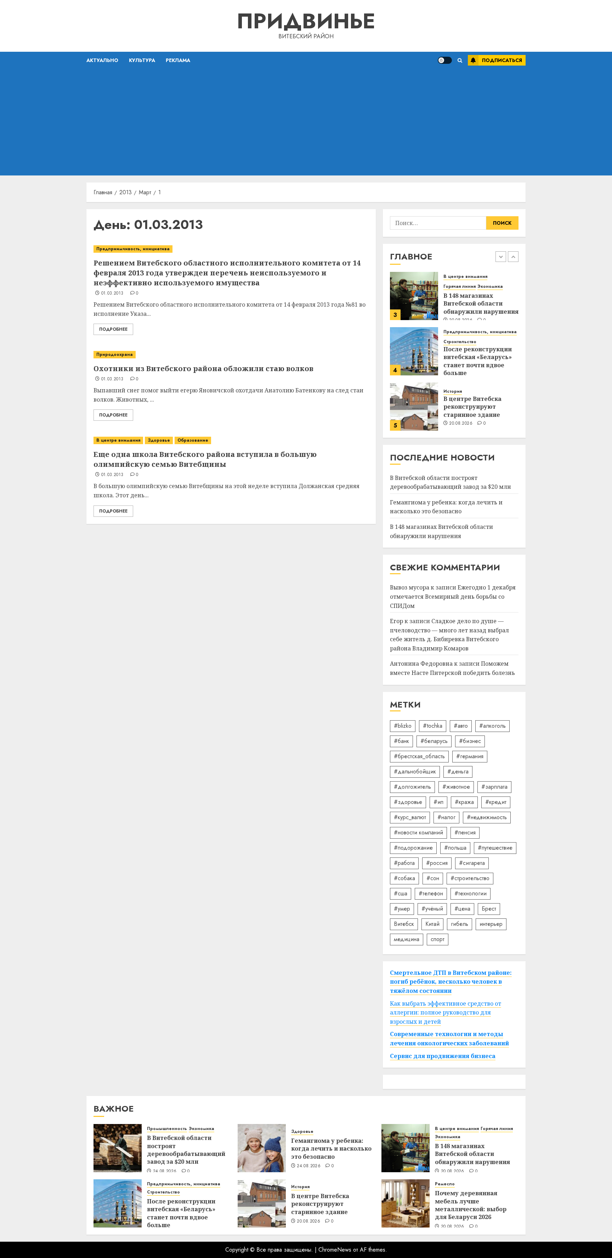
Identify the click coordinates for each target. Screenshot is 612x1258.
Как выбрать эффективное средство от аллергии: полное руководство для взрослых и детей (445, 1012)
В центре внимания (118, 440)
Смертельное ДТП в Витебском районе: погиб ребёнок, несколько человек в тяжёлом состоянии (451, 982)
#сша (400, 893)
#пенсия (465, 832)
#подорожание (413, 848)
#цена (462, 909)
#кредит (495, 802)
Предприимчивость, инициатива (133, 249)
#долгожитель (412, 787)
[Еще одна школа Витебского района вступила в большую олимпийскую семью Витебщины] (231, 440)
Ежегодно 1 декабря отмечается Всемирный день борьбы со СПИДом (453, 596)
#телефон (431, 893)
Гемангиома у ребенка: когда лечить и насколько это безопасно (446, 506)
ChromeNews (334, 1250)
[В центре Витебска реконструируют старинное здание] (414, 406)
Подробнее (113, 329)
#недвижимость (487, 817)
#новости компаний (418, 832)
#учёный (432, 909)
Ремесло (445, 1184)
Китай (432, 924)
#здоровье (408, 802)
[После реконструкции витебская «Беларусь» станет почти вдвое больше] (414, 351)
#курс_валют (410, 817)
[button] (459, 60)
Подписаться (502, 60)
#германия (469, 756)
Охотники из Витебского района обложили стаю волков (203, 368)
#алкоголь (492, 726)
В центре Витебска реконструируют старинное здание (472, 407)
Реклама (178, 60)
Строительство (459, 342)
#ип (438, 802)
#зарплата (494, 787)
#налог (446, 817)
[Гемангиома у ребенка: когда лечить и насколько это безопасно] (262, 1148)
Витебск (404, 924)
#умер (402, 909)
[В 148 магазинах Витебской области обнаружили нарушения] (414, 296)
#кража (464, 802)
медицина (406, 939)
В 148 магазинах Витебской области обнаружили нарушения (480, 303)
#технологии (470, 893)
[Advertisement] (306, 122)
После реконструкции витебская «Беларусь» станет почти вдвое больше (477, 361)
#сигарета (472, 863)
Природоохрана (114, 354)
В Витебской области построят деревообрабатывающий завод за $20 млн (186, 1149)
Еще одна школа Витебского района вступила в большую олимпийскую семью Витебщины (205, 459)
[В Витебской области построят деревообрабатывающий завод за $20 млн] (118, 1148)
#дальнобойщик (415, 771)
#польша (455, 848)
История (452, 391)
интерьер (491, 924)
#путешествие (495, 848)
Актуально (102, 60)
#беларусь (434, 741)
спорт (437, 939)
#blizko (403, 726)
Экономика (490, 287)
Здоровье (159, 440)
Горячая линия (459, 287)
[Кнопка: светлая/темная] (445, 60)
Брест (489, 909)
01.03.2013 (112, 293)
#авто (461, 726)
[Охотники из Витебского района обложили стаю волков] (231, 354)
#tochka (432, 726)
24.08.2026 (165, 1171)
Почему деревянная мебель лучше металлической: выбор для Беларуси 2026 (470, 1205)
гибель (459, 924)
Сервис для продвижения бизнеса (442, 1056)
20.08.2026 (460, 423)
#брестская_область (419, 756)
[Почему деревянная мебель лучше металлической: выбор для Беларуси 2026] (405, 1203)
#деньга (458, 771)
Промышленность (167, 1129)
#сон (432, 878)
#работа (404, 863)
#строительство (469, 878)
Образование (192, 440)
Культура (142, 60)
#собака (404, 878)
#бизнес (470, 741)
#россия (437, 863)
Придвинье (306, 21)
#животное (456, 787)
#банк (401, 741)
